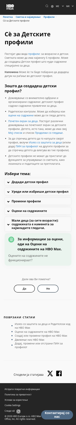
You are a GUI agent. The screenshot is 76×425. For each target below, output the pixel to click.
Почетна (8, 17)
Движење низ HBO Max (29, 339)
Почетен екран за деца (23, 121)
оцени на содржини (21, 115)
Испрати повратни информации (22, 389)
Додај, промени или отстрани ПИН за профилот (39, 345)
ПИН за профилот (27, 146)
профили (34, 54)
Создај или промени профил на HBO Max (41, 335)
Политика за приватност (18, 394)
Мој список (15, 133)
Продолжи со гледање (49, 133)
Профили (49, 17)
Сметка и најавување (28, 17)
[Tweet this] (51, 374)
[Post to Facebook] (59, 373)
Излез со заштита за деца (45, 142)
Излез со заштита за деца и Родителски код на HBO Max (42, 325)
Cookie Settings (12, 405)
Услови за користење (16, 399)
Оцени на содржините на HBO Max (37, 331)
